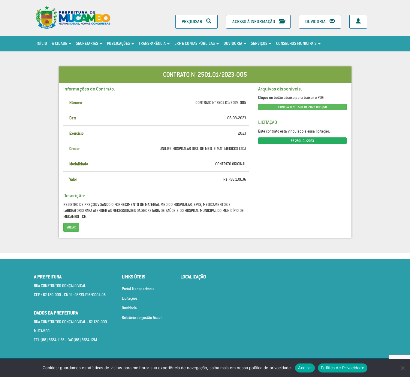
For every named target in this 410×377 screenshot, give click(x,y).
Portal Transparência (138, 289)
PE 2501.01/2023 (302, 141)
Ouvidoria (316, 21)
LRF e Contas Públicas (195, 43)
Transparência (153, 43)
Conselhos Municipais (297, 43)
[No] (402, 368)
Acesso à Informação (254, 21)
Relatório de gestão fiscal (141, 317)
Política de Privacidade (342, 367)
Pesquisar (192, 21)
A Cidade (60, 43)
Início (42, 43)
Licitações (129, 298)
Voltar (71, 227)
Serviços (259, 43)
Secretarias (87, 43)
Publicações (119, 43)
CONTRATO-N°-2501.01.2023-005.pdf (302, 107)
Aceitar (305, 367)
